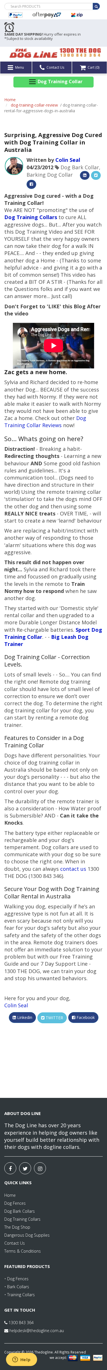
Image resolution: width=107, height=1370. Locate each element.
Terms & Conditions (22, 1251)
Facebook (85, 1017)
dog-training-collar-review (34, 105)
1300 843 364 (20, 1322)
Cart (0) (93, 67)
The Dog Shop (17, 1227)
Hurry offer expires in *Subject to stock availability (42, 36)
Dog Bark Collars (19, 1211)
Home (10, 99)
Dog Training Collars (22, 1219)
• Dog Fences (16, 1278)
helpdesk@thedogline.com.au (36, 1330)
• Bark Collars (16, 1286)
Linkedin (24, 1017)
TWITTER (54, 1017)
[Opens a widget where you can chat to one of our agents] (21, 1360)
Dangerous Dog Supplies (27, 1235)
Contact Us (55, 67)
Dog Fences (15, 1203)
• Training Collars (19, 1294)
